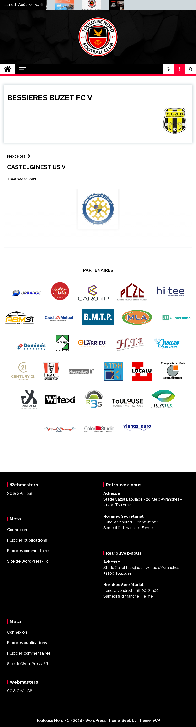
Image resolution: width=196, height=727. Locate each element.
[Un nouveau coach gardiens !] (114, 6)
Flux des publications (27, 540)
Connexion (17, 529)
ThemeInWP (148, 720)
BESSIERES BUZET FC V (50, 97)
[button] (168, 69)
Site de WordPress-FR (27, 561)
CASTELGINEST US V (36, 167)
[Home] (7, 69)
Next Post (16, 156)
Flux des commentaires (28, 550)
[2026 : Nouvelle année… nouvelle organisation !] (87, 6)
